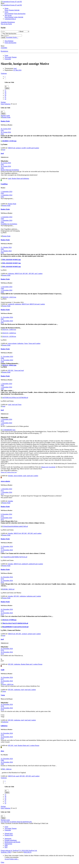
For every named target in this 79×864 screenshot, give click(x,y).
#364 (2, 218)
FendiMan (4, 184)
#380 (2, 760)
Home (6, 8)
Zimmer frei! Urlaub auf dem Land (9, 472)
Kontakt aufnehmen (11, 840)
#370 (2, 421)
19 (5, 93)
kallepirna (4, 726)
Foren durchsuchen (19, 13)
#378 (2, 706)
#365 (2, 249)
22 (5, 99)
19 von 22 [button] (14, 104)
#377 (2, 679)
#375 (2, 611)
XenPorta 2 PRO (6, 852)
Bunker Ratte (5, 121)
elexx (2, 751)
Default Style (9, 833)
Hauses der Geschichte (48, 467)
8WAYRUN (27, 852)
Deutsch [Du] (9, 835)
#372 (2, 516)
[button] (2, 3)
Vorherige (4, 73)
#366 (2, 288)
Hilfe (6, 845)
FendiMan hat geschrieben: (9, 224)
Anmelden (4, 48)
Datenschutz (8, 844)
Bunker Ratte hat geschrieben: (10, 170)
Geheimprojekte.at (10, 19)
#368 (2, 358)
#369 (2, 385)
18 (5, 92)
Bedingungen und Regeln (12, 842)
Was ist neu (8, 15)
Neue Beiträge (9, 13)
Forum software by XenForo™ (19, 850)
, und (18, 178)
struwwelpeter (5, 481)
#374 (2, 579)
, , (23, 148)
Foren (6, 12)
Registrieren (4, 51)
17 (5, 90)
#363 (2, 193)
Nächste (3, 102)
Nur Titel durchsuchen (9, 33)
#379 (2, 735)
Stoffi (2, 670)
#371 (2, 490)
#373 (2, 548)
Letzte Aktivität (18, 17)
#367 (2, 319)
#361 (2, 130)
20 (5, 95)
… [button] (5, 78)
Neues (6, 10)
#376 (2, 650)
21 (5, 97)
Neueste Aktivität (14, 10)
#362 (2, 164)
